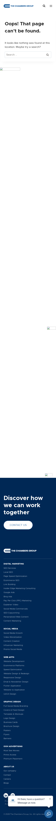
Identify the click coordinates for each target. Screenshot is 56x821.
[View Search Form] (44, 6)
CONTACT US (18, 525)
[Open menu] (50, 6)
